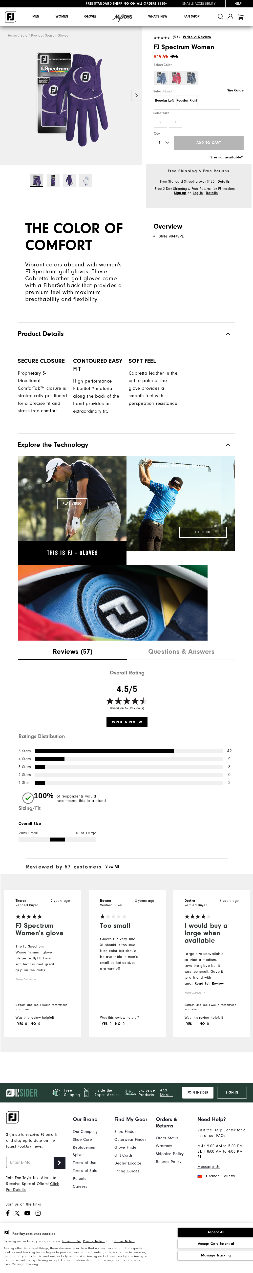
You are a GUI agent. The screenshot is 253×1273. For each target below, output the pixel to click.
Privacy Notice (94, 1241)
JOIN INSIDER (198, 1093)
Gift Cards (123, 1155)
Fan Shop (192, 17)
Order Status (167, 1138)
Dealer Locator (127, 1163)
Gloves (90, 17)
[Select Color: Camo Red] (176, 78)
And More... (166, 1092)
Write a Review (197, 37)
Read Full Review (209, 984)
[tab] (241, 16)
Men (35, 17)
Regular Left (164, 101)
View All (112, 867)
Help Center (224, 1130)
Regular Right (186, 101)
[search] (221, 16)
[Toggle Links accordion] (90, 1119)
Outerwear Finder (130, 1139)
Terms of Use (71, 1241)
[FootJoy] (10, 16)
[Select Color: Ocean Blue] (161, 78)
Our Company (85, 1131)
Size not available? (227, 157)
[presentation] (72, 652)
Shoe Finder (125, 1131)
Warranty (164, 1146)
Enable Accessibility (198, 4)
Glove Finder (126, 1147)
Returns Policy (168, 1162)
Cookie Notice (124, 1241)
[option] (71, 95)
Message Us (208, 1167)
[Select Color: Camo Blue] (191, 78)
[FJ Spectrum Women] (71, 95)
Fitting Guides (127, 1171)
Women (62, 17)
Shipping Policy (170, 1154)
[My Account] (230, 16)
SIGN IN (232, 1093)
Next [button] (136, 95)
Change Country (220, 1176)
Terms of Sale (85, 1170)
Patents (79, 1178)
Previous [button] (5, 95)
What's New (157, 17)
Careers (80, 1186)
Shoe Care (82, 1139)
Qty (157, 133)
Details (224, 182)
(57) (176, 37)
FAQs (221, 1135)
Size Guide (235, 90)
